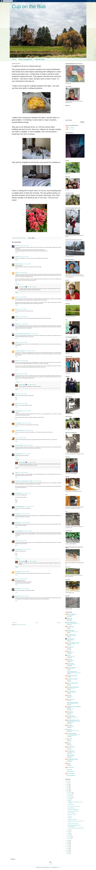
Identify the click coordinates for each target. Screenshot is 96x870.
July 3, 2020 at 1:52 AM (22, 403)
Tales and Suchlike (70, 773)
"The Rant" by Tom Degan (72, 678)
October (69, 795)
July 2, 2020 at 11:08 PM (22, 373)
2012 (68, 851)
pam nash (17, 596)
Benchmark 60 (70, 711)
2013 (68, 850)
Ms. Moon (17, 245)
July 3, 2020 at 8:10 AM (37, 481)
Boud (16, 297)
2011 (68, 853)
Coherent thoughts (71, 812)
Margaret (17, 324)
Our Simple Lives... (70, 751)
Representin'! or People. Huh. (72, 692)
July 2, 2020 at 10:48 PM (23, 360)
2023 (68, 786)
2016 (68, 845)
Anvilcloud (17, 588)
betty (16, 393)
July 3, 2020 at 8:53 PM (24, 571)
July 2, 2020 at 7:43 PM (24, 256)
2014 (68, 848)
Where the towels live (25, 59)
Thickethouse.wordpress (20, 350)
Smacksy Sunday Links (71, 656)
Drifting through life (71, 630)
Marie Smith (17, 571)
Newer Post (14, 622)
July (68, 800)
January (69, 838)
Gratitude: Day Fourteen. (71, 688)
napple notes (69, 659)
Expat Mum (69, 695)
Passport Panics (70, 696)
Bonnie (16, 360)
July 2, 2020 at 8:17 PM (26, 263)
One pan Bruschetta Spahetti (72, 809)
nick (16, 437)
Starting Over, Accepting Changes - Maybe (23, 481)
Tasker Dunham (18, 453)
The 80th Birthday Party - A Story (72, 703)
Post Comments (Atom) (21, 624)
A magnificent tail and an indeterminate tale (75, 828)
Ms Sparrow (69, 729)
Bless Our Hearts (70, 626)
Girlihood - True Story (70, 668)
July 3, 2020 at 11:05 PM (22, 578)
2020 (68, 790)
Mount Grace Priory (70, 708)
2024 (68, 784)
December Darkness (70, 660)
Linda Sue (17, 256)
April (69, 833)
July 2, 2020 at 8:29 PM (22, 272)
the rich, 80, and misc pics (71, 635)
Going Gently (69, 618)
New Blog (68, 684)
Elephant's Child (18, 263)
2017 (68, 843)
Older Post (59, 622)
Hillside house (70, 725)
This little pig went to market (72, 811)
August (69, 798)
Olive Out (69, 742)
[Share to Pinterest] (34, 238)
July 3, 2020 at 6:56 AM (28, 445)
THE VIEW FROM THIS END (72, 759)
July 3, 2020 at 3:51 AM (26, 410)
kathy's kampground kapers (72, 683)
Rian (16, 540)
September (70, 797)
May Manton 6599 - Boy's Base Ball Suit (73, 672)
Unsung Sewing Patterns (72, 671)
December (70, 792)
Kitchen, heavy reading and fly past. (73, 623)
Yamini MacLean (18, 410)
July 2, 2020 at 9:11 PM (33, 333)
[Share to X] (31, 238)
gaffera (50, 867)
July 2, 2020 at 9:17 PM (31, 286)
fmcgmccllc (17, 522)
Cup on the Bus (29, 6)
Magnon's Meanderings (71, 614)
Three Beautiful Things (71, 622)
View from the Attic (70, 699)
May (69, 831)
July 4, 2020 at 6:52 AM (24, 588)
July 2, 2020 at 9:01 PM (23, 324)
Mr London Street (70, 767)
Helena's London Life (71, 775)
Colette (16, 472)
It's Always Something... (71, 733)
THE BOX (69, 763)
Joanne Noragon (22, 286)
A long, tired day (70, 804)
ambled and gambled (70, 639)
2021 (68, 789)
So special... (69, 648)
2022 (68, 787)
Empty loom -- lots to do (71, 814)
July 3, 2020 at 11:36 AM (25, 522)
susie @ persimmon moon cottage (22, 333)
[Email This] (28, 238)
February (69, 836)
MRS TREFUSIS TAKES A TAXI (73, 720)
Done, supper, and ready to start (73, 806)
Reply (16, 252)
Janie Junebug (18, 549)
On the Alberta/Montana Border (73, 642)
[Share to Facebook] (32, 238)
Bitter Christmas (69, 619)
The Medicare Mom (70, 716)
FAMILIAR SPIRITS (70, 755)
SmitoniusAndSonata (19, 430)
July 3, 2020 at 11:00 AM (25, 513)
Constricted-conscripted (72, 819)
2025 (68, 782)
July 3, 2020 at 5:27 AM (26, 423)
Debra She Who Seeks (19, 506)
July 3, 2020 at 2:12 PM (21, 540)
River (16, 373)
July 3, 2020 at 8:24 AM (31, 462)
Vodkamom (69, 651)
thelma (16, 403)
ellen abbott (17, 513)
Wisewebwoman (18, 493)
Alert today (69, 816)
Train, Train (69, 627)
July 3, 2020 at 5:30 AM (28, 430)
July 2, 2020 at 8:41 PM (22, 316)
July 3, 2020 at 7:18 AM (26, 453)
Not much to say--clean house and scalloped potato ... (74, 826)
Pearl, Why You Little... (71, 691)
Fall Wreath (69, 743)
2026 (68, 781)
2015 (68, 846)
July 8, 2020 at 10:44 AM (24, 596)
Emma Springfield (18, 531)
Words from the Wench (71, 667)
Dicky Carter (69, 769)
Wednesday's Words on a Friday (72, 631)
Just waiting (69, 817)
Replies (17, 284)
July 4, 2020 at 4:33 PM (31, 561)
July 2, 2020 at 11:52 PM (22, 393)
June (69, 830)
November (70, 794)
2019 (68, 840)
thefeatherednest (70, 771)
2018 (68, 842)
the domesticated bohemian (72, 702)
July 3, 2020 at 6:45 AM (21, 437)
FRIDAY (68, 764)
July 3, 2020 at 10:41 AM (29, 506)
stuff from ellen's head (71, 634)
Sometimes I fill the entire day (73, 823)
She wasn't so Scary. (70, 652)
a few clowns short (70, 638)
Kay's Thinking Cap (71, 746)
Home (14, 59)
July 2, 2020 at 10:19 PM (30, 350)
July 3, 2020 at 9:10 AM (26, 493)
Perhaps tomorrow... (71, 807)
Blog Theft (68, 739)
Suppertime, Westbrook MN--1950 (73, 730)
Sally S (16, 272)
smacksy (69, 655)
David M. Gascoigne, (19, 445)
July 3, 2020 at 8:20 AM (31, 384)
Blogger (58, 867)
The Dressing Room (70, 615)
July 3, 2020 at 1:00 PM (27, 531)
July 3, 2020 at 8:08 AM (22, 472)
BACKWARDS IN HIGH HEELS (73, 687)
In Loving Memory (70, 760)
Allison (16, 316)
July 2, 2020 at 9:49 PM (22, 342)
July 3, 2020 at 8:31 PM (25, 549)
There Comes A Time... (71, 756)
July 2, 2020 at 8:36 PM (22, 297)
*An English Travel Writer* (72, 675)
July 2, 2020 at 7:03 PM (23, 245)
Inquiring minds (39, 59)
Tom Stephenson (18, 423)
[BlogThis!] (30, 238)
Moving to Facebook (70, 726)
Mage (16, 578)
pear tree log (69, 738)
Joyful (16, 342)
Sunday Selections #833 (71, 664)
